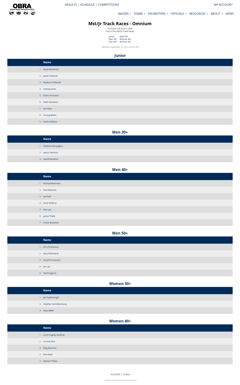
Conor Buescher (51, 222)
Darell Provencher (52, 260)
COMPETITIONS (108, 5)
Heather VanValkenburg (55, 303)
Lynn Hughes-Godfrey (54, 334)
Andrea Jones (49, 88)
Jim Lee (46, 266)
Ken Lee (47, 209)
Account (115, 374)
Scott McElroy (50, 202)
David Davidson (50, 159)
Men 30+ (113, 39)
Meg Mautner (49, 347)
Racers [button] (123, 13)
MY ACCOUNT (223, 5)
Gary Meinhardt (51, 253)
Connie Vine (49, 341)
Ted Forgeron (49, 273)
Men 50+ (124, 36)
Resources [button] (197, 13)
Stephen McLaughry (53, 145)
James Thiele (49, 216)
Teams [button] (139, 13)
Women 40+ (125, 41)
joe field (47, 196)
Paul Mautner (49, 189)
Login (126, 374)
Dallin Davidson (50, 101)
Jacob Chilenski (50, 75)
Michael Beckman (51, 183)
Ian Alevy (47, 108)
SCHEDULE (87, 5)
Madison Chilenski (52, 82)
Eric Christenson (51, 246)
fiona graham (49, 115)
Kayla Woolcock (50, 69)
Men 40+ (113, 41)
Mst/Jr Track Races (125, 31)
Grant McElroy (50, 121)
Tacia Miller (48, 310)
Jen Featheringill (51, 297)
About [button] (216, 13)
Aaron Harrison (50, 152)
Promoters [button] (157, 13)
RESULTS (71, 5)
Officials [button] (178, 13)
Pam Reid (47, 354)
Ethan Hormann (51, 95)
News (229, 13)
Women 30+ (125, 39)
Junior (111, 36)
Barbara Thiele (50, 361)
